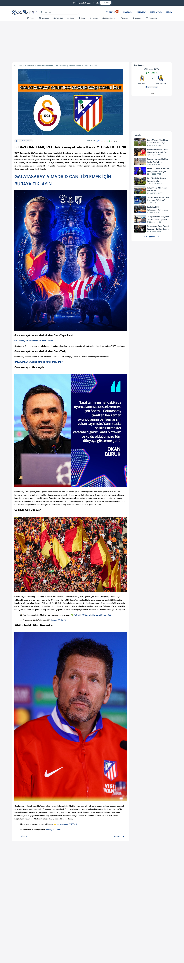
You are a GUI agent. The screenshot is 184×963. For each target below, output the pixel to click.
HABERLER (127, 12)
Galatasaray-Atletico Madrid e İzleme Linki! (33, 340)
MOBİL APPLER (156, 12)
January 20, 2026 (58, 620)
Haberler (30, 66)
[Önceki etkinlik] (146, 93)
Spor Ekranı (19, 66)
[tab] (31, 18)
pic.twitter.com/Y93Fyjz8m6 (68, 824)
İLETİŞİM (169, 12)
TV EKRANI (112, 12)
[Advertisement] (92, 41)
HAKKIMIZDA (141, 12)
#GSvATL (77, 615)
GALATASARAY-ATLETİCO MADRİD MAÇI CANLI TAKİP (38, 362)
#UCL (84, 615)
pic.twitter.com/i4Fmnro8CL (99, 615)
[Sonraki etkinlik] (157, 93)
